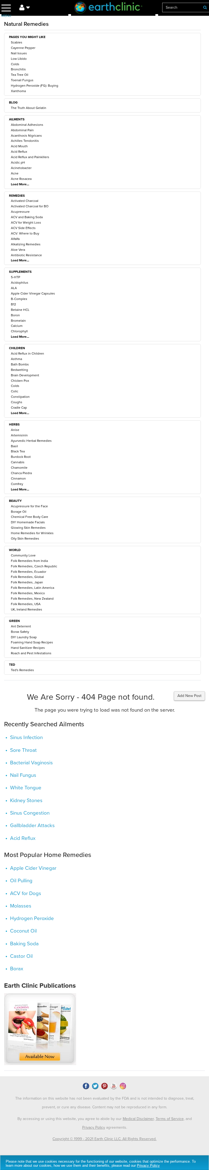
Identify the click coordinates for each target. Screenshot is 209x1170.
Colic (14, 391)
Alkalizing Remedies (26, 244)
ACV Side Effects (23, 228)
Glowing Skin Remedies (28, 528)
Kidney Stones (26, 800)
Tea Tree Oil (19, 75)
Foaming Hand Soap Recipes (32, 642)
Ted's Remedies (22, 670)
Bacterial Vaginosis (31, 763)
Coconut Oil (23, 931)
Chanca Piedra (21, 473)
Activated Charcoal (24, 201)
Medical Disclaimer (138, 1118)
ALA (14, 288)
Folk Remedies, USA (26, 604)
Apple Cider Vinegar (33, 868)
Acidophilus (19, 282)
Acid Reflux (19, 152)
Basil (14, 446)
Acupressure (20, 212)
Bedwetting (19, 370)
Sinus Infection (26, 737)
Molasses (20, 906)
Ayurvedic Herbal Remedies (31, 441)
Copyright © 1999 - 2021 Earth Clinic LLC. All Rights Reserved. (104, 1139)
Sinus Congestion (30, 813)
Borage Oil (18, 512)
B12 (13, 304)
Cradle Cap (19, 407)
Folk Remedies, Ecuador (28, 572)
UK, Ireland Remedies (26, 609)
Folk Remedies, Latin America (32, 588)
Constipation (20, 397)
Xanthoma (18, 91)
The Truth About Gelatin (28, 108)
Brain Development (25, 375)
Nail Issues (19, 53)
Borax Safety (20, 632)
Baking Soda (24, 944)
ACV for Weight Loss (26, 222)
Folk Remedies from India (29, 561)
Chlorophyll (19, 331)
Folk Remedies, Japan (27, 582)
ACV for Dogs (25, 893)
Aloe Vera (18, 250)
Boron (15, 315)
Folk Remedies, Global (27, 577)
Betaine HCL (20, 310)
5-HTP (15, 277)
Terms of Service (170, 1118)
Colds (15, 64)
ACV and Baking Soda (27, 217)
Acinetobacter (21, 168)
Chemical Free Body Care (29, 517)
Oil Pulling (21, 881)
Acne (15, 173)
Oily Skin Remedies (25, 538)
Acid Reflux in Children (27, 353)
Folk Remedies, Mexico (28, 593)
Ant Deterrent (21, 626)
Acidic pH (18, 162)
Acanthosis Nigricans (26, 135)
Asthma (16, 359)
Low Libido (19, 59)
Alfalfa (15, 239)
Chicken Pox (20, 381)
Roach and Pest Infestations (31, 653)
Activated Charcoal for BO (29, 206)
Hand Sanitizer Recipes (28, 648)
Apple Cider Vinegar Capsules (33, 293)
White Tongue (25, 788)
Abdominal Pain (22, 130)
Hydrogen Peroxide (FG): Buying (34, 85)
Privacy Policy (93, 1127)
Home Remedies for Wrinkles (32, 533)
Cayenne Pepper (23, 48)
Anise (15, 430)
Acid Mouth (19, 146)
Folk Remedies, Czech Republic (34, 566)
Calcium (17, 326)
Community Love (23, 555)
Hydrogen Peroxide (32, 918)
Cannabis (17, 462)
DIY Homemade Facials (28, 522)
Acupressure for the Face (29, 506)
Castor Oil (21, 956)
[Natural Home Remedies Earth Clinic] (113, 8)
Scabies (16, 42)
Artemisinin (19, 435)
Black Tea (18, 451)
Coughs (16, 402)
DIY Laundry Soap (24, 637)
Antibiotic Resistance (26, 255)
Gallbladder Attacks (32, 825)
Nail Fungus (23, 775)
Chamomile (19, 468)
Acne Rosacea (21, 179)
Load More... (20, 184)
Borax (16, 969)
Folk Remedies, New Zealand (32, 598)
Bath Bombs (20, 364)
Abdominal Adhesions (27, 125)
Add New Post (189, 695)
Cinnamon (18, 478)
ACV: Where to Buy (25, 233)
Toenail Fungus (22, 80)
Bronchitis (18, 69)
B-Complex (19, 299)
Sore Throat (23, 750)
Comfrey (17, 484)
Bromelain (18, 321)
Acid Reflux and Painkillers (30, 157)
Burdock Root (21, 457)
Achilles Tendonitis (25, 141)
